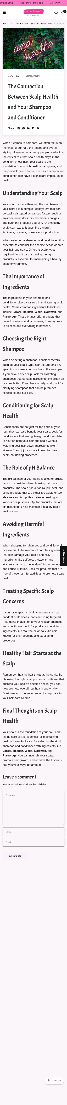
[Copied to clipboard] (38, 128)
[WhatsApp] (33, 128)
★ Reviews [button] (63, 556)
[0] (61, 12)
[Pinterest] (28, 128)
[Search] (56, 12)
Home (5, 23)
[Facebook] (19, 128)
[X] (23, 128)
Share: (11, 128)
